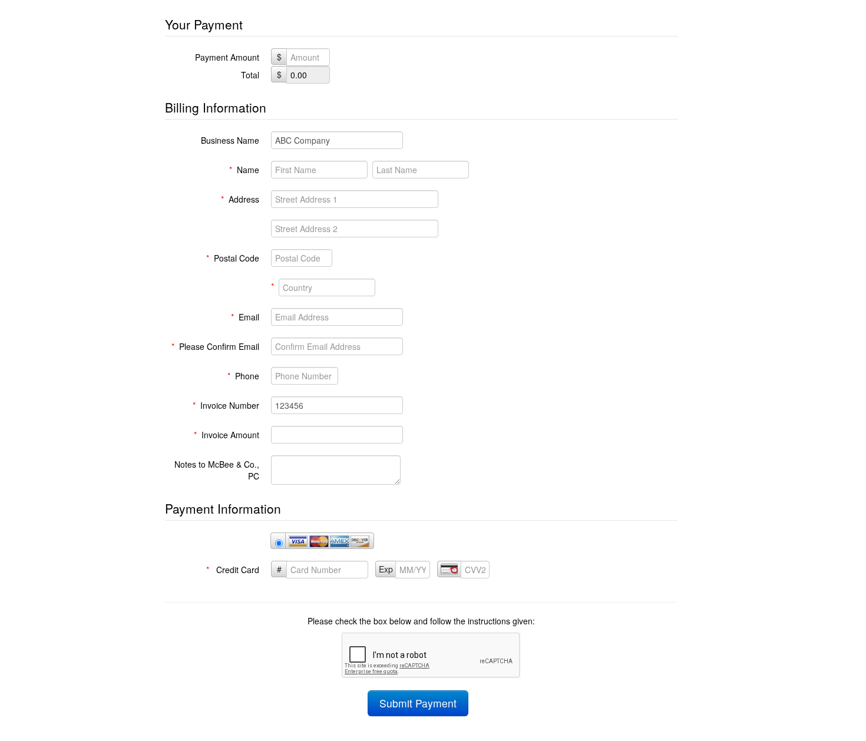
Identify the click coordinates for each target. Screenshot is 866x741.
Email (245, 317)
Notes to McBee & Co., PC (216, 470)
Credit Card (232, 569)
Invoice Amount (226, 435)
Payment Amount (227, 57)
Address (240, 199)
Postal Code (232, 258)
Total (250, 75)
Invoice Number (226, 405)
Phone (243, 376)
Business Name (230, 140)
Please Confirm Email (215, 346)
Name (244, 170)
